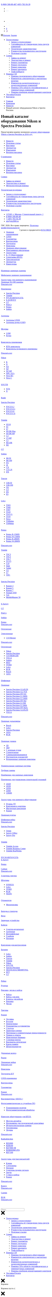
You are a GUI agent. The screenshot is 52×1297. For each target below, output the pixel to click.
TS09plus (10, 523)
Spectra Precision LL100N (16, 698)
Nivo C (9, 378)
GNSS (8, 237)
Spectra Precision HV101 (16, 694)
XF (7, 369)
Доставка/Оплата (13, 94)
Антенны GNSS (13, 320)
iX (7, 465)
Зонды (9, 1172)
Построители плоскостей (17, 757)
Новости (10, 106)
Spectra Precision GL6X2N (17, 710)
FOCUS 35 (10, 413)
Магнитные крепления (16, 808)
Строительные (12, 752)
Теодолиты (11, 243)
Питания (10, 938)
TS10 (8, 512)
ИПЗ (8, 662)
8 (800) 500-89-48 (8, 4)
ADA (8, 674)
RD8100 (9, 1145)
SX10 (8, 424)
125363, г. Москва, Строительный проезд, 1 (24, 214)
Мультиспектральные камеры (18, 1125)
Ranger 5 (9, 588)
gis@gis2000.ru (12, 221)
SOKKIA (10, 885)
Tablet (8, 568)
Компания (10, 103)
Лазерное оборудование (16, 248)
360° (8, 748)
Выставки (10, 145)
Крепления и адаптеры (16, 806)
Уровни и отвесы (13, 1035)
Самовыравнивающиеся (16, 755)
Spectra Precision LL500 (16, 703)
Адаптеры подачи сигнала (17, 1170)
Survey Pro (10, 835)
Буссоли (9, 1021)
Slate (8, 566)
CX (7, 467)
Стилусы (10, 1028)
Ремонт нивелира (18, 67)
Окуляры (10, 1019)
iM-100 (9, 460)
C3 (7, 436)
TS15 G (9, 514)
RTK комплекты (13, 346)
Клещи (9, 1163)
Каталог (6, 35)
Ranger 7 (9, 590)
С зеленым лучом (13, 750)
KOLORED (46, 230)
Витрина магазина (14, 152)
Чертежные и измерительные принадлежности (26, 1033)
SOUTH (9, 965)
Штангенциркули (13, 1046)
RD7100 (9, 1152)
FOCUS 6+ (10, 409)
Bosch (8, 672)
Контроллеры (12, 241)
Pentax (8, 307)
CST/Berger (11, 638)
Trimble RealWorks (14, 851)
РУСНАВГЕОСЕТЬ (14, 298)
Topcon (9, 958)
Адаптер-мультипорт (15, 929)
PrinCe (9, 305)
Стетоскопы (11, 1166)
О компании (6, 157)
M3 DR (9, 443)
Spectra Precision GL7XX (16, 692)
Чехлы (9, 1004)
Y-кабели (10, 936)
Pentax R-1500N (13, 534)
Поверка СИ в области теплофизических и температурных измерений (29, 89)
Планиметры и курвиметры (18, 1026)
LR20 (8, 784)
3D (7, 745)
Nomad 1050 (11, 593)
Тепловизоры (12, 1128)
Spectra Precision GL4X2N (17, 689)
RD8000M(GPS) (13, 1150)
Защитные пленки (14, 1030)
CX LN (9, 470)
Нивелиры (10, 246)
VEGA (9, 658)
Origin (8, 831)
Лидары (9, 1130)
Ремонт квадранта (19, 69)
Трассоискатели (13, 259)
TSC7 (8, 559)
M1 (7, 445)
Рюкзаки (10, 1001)
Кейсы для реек (12, 997)
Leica (8, 667)
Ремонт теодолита (19, 65)
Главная (9, 101)
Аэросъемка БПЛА (14, 257)
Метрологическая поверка (17, 186)
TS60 (8, 507)
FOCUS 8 (10, 411)
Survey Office (11, 833)
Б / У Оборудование (14, 255)
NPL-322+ (10, 373)
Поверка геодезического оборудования (28, 76)
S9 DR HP (10, 434)
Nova (8, 519)
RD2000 (9, 1143)
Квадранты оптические (16, 1042)
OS (7, 487)
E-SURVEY (11, 300)
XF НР (9, 371)
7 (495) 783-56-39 (23, 4)
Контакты (10, 97)
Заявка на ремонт (18, 58)
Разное (9, 811)
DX (7, 472)
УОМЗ (9, 665)
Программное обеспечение (17, 250)
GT (7, 302)
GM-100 (9, 485)
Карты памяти (12, 1044)
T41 (7, 595)
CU (7, 570)
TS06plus (10, 521)
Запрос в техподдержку (21, 42)
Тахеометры (11, 239)
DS (7, 492)
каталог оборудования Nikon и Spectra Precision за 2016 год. (25, 133)
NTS (8, 389)
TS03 (8, 505)
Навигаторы (11, 264)
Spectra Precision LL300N (16, 696)
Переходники (12, 1024)
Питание (10, 1168)
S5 (7, 427)
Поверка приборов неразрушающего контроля (31, 92)
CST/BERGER (12, 656)
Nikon (8, 651)
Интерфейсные (12, 934)
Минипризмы (12, 905)
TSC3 (8, 554)
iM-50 (8, 458)
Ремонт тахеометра (19, 62)
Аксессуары (11, 253)
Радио (8, 336)
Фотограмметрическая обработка (20, 1110)
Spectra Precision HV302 (16, 701)
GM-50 (9, 483)
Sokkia (9, 309)
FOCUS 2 (10, 407)
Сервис (9, 56)
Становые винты (13, 1040)
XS (7, 366)
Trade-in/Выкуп (17, 72)
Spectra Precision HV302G (17, 708)
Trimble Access (12, 846)
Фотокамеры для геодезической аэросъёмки (25, 1123)
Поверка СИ (11, 74)
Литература (11, 148)
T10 (7, 563)
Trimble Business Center (16, 848)
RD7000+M (11, 1148)
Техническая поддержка (11, 190)
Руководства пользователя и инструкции (28, 51)
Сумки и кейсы (12, 1175)
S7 (7, 429)
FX (7, 463)
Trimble (9, 295)
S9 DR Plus (11, 431)
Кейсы (9, 994)
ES (7, 494)
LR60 (8, 791)
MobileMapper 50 (13, 597)
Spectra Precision (13, 293)
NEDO (9, 894)
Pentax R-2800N (13, 539)
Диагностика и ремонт (21, 60)
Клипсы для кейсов (14, 999)
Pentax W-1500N (13, 537)
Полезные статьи (13, 143)
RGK (8, 669)
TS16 (8, 517)
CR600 (9, 793)
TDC (8, 575)
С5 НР (9, 438)
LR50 (8, 788)
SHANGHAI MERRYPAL (17, 970)
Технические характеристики (23, 49)
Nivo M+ (10, 376)
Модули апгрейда (13, 1121)
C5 (7, 440)
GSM (8, 333)
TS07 (8, 510)
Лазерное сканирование (12, 233)
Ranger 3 (9, 586)
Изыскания (11, 150)
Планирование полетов (16, 1108)
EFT (8, 972)
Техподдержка (12, 40)
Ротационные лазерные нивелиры (20, 759)
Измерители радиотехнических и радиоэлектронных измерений (25, 84)
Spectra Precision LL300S (16, 705)
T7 (7, 573)
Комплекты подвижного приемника (21, 349)
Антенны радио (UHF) (16, 322)
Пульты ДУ (11, 804)
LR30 (8, 786)
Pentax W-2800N (13, 541)
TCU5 (8, 561)
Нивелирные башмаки (15, 1037)
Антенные (10, 931)
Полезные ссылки (19, 53)
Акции (14, 35)
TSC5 (8, 557)
